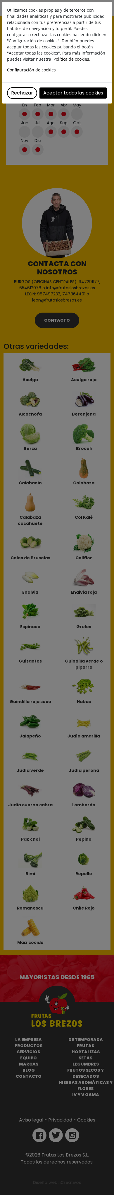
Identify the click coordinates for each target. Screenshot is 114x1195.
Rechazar (22, 93)
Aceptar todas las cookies (73, 93)
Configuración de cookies (31, 70)
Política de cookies (71, 59)
